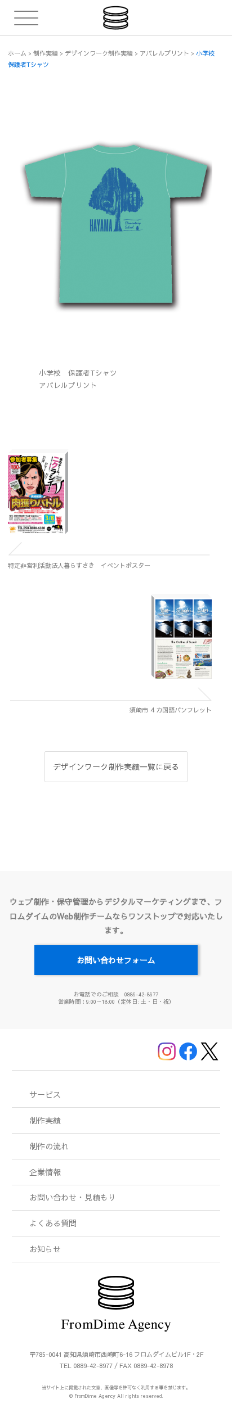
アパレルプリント (68, 385)
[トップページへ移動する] (115, 18)
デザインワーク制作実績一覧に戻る (116, 766)
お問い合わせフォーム (116, 959)
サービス (45, 1094)
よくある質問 (53, 1223)
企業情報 (45, 1171)
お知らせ (45, 1248)
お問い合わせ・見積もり (72, 1197)
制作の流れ (49, 1146)
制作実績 (45, 1120)
